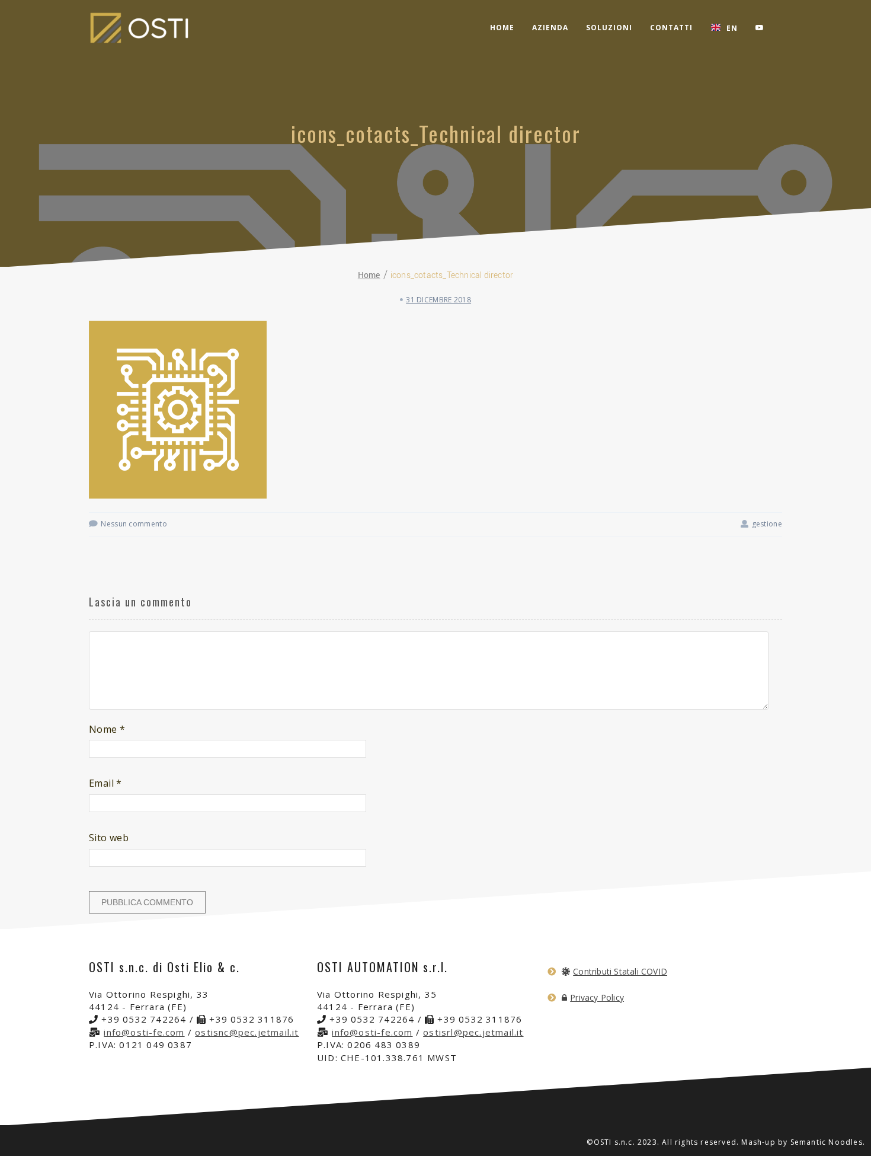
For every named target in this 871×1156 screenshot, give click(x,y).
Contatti (671, 28)
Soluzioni (609, 28)
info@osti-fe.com (144, 1032)
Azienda (550, 28)
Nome (107, 729)
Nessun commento (134, 524)
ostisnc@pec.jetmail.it (247, 1032)
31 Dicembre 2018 (438, 300)
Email (105, 783)
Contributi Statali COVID (620, 971)
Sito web (109, 837)
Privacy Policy (597, 997)
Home (502, 28)
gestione (767, 524)
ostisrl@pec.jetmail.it (473, 1032)
